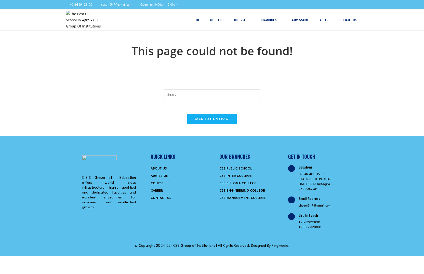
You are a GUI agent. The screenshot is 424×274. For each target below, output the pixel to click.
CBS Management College (242, 198)
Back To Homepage (212, 119)
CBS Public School (235, 168)
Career (157, 190)
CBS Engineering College (242, 190)
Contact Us (161, 198)
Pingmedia (280, 246)
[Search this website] (212, 93)
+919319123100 (80, 4)
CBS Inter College (235, 176)
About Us (159, 168)
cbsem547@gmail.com (115, 4)
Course (157, 183)
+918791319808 (310, 227)
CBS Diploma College (238, 183)
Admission (160, 176)
